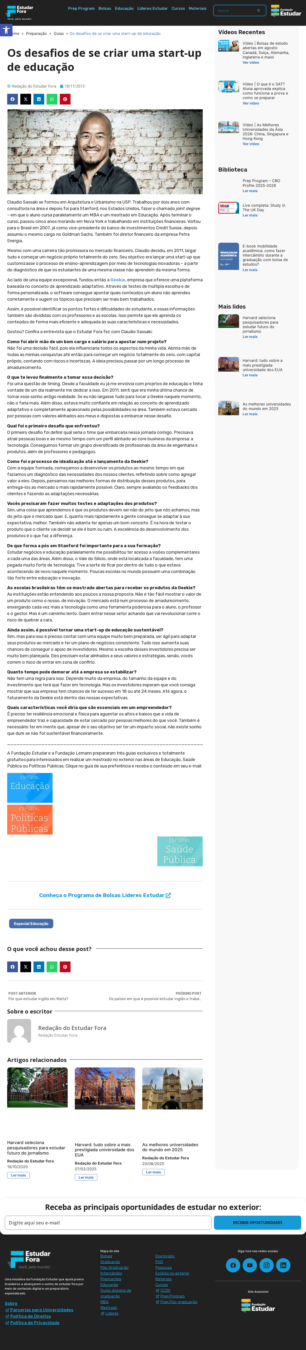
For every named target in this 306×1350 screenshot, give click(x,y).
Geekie (117, 280)
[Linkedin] (283, 1265)
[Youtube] (250, 1265)
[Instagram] (266, 1265)
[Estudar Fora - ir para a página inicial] (20, 13)
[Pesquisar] (258, 10)
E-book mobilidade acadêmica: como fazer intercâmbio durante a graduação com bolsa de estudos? (265, 255)
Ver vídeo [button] (251, 62)
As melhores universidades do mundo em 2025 (170, 1147)
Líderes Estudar (152, 8)
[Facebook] (233, 1265)
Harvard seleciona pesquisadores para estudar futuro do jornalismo (36, 1147)
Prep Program (81, 8)
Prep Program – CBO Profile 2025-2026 (261, 183)
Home (13, 33)
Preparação (36, 33)
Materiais (198, 8)
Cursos (178, 8)
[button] (12, 99)
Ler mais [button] (18, 1175)
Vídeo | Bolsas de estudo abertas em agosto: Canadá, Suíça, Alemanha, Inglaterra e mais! (266, 50)
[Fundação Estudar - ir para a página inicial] (286, 11)
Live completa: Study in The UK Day (264, 207)
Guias (59, 33)
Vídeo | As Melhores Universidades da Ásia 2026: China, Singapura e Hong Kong (265, 131)
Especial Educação (31, 923)
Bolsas (104, 8)
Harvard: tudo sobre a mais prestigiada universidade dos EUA (104, 1149)
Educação (124, 8)
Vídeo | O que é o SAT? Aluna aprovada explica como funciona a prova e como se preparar (265, 91)
